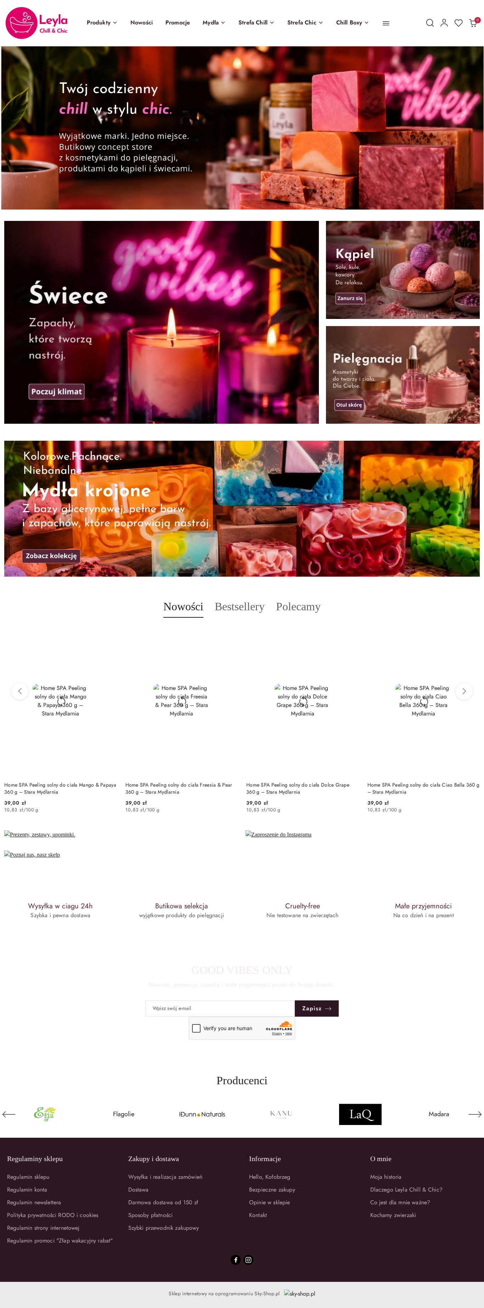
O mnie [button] (381, 1159)
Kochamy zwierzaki (393, 1215)
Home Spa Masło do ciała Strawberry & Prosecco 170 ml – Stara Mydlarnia (422, 788)
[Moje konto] (444, 23)
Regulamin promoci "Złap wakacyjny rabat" (60, 1240)
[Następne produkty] (464, 691)
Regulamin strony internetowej (43, 1228)
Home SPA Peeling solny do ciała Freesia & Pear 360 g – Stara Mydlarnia (57, 788)
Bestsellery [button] (240, 606)
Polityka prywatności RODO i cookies (53, 1215)
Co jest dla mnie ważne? (400, 1202)
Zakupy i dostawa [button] (153, 1159)
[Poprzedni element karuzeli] (9, 1114)
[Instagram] (248, 1260)
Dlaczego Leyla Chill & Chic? (406, 1190)
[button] (102, 23)
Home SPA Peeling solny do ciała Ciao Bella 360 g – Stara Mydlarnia (302, 788)
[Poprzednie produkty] (19, 691)
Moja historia (386, 1177)
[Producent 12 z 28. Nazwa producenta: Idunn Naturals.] (123, 1114)
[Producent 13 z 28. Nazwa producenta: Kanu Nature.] (202, 1114)
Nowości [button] (183, 606)
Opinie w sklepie (269, 1202)
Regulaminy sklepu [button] (35, 1159)
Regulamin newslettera (34, 1202)
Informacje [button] (265, 1159)
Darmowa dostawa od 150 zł (163, 1202)
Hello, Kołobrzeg (270, 1177)
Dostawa (138, 1190)
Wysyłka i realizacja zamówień (165, 1177)
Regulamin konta (27, 1190)
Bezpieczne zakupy (272, 1190)
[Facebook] (236, 1260)
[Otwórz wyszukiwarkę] (430, 23)
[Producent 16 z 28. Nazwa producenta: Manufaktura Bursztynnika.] (439, 1114)
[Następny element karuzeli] (475, 1114)
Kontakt (258, 1215)
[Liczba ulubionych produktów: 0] (458, 23)
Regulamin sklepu (28, 1177)
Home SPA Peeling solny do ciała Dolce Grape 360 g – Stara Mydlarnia (177, 788)
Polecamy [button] (298, 606)
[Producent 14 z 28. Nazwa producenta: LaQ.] (281, 1114)
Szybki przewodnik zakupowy (163, 1228)
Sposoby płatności (150, 1215)
